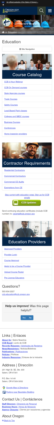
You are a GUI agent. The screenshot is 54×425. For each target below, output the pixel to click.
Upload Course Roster (14, 272)
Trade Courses (10, 99)
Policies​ (6, 354)
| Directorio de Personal (19, 403)
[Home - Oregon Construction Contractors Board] (3, 32)
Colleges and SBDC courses (16, 116)
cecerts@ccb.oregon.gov (24, 213)
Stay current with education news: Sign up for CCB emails (27, 196)
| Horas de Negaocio (19, 406)
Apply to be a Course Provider (17, 266)
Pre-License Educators (14, 277)
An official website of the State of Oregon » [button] (22, 2)
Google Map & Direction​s (17, 387)
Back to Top (9, 420)
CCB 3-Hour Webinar (13, 81)
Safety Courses (11, 104)
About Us (6, 340)
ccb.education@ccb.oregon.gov (16, 294)
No (30, 317)
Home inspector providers (15, 133)
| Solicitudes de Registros (22, 345)
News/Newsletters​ (10, 348)
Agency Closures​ (10, 409)
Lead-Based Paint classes (15, 110)
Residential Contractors (14, 170)
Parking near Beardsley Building (20, 392)
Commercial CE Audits (14, 181)
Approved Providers (13, 248)
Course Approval (11, 260)
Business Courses (12, 122)
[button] (3, 4)
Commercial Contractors (15, 176)
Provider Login (10, 254)
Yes (24, 317)
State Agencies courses (14, 93)
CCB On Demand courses (15, 87)
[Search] (41, 11)
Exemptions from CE (13, 187)
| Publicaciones (15, 351)
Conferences (10, 128)
